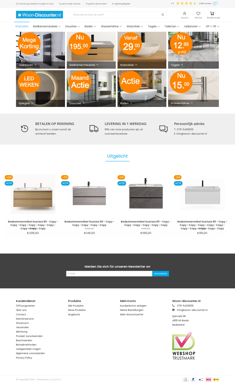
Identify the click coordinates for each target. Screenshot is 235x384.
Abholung (21, 331)
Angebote (74, 314)
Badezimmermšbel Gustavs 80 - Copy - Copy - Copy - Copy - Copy (89, 223)
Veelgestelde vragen (28, 349)
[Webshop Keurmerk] (195, 346)
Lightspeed (55, 379)
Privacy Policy (24, 357)
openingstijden (122, 3)
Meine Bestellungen (131, 310)
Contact (21, 314)
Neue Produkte (77, 310)
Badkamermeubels (45, 26)
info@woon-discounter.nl (192, 310)
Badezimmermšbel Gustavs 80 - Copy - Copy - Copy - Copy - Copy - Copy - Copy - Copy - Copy (33, 223)
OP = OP (211, 26)
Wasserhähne (110, 26)
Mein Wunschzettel (131, 314)
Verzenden (22, 327)
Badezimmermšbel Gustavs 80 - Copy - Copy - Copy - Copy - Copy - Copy (146, 223)
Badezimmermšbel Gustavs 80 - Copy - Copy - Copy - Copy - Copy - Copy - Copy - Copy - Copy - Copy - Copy (202, 223)
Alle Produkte (76, 305)
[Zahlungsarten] (185, 379)
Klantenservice (25, 318)
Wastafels (133, 26)
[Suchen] (163, 15)
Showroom (22, 323)
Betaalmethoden (26, 344)
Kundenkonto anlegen (133, 305)
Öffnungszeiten (25, 305)
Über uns (21, 310)
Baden (89, 26)
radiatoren (191, 26)
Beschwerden (24, 340)
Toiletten (170, 26)
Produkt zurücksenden (29, 336)
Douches (71, 26)
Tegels (152, 26)
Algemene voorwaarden (30, 353)
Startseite (21, 26)
